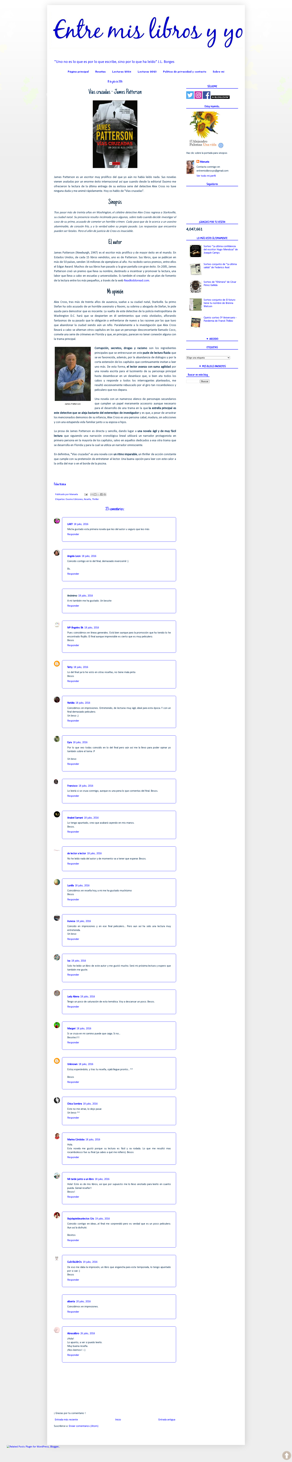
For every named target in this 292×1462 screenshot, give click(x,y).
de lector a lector (76, 853)
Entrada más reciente (66, 1419)
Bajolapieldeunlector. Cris (80, 1218)
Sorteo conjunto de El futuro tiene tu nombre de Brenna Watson (219, 303)
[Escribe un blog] (95, 494)
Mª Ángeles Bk (75, 627)
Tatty (69, 667)
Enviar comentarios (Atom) (83, 1426)
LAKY (70, 524)
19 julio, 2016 (102, 1218)
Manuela (204, 162)
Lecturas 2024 (121, 71)
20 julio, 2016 (83, 1301)
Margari (71, 1028)
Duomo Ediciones (74, 499)
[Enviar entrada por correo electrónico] (85, 494)
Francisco (72, 786)
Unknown (72, 1064)
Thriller (95, 499)
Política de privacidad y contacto (184, 71)
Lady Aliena (73, 996)
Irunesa (71, 921)
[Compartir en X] (98, 494)
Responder (73, 534)
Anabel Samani (75, 818)
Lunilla (70, 885)
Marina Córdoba (75, 1139)
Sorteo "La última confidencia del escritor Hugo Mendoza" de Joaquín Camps (221, 249)
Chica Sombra (74, 1104)
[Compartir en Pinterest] (104, 494)
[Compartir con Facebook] (101, 494)
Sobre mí (218, 71)
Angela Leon (74, 556)
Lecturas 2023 (147, 71)
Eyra (69, 742)
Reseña (87, 499)
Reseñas (100, 71)
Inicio (118, 1419)
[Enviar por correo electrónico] (92, 494)
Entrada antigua (166, 1419)
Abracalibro (73, 1333)
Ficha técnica (60, 484)
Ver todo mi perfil (206, 176)
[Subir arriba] (286, 1456)
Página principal (78, 71)
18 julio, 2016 (81, 524)
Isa (68, 961)
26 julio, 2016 (87, 1333)
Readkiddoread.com (136, 280)
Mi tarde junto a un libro (80, 1179)
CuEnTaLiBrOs (74, 1262)
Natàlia (71, 703)
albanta (71, 1301)
